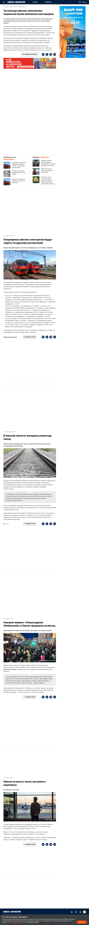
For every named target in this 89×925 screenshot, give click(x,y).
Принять (81, 922)
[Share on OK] (46, 54)
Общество (21, 7)
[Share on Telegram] (50, 54)
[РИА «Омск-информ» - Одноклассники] (75, 912)
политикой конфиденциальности (15, 922)
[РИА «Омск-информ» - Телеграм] (80, 912)
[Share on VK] (43, 54)
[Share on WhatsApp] (54, 54)
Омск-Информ (16, 2)
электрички (9, 159)
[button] (4, 2)
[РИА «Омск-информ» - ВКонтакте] (71, 912)
